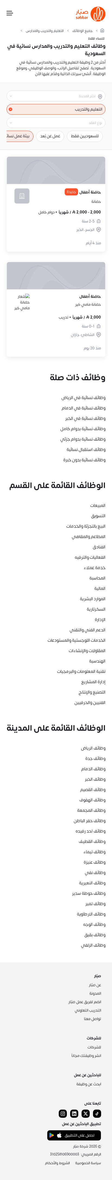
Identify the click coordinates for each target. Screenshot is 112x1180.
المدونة (95, 993)
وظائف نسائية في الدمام (83, 408)
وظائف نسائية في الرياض (83, 397)
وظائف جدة (95, 758)
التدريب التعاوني (88, 1010)
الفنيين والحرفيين (89, 702)
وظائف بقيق (94, 934)
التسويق (98, 515)
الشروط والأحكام (57, 1163)
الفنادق (99, 547)
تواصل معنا (92, 1019)
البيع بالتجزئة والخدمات (85, 526)
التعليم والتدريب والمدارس (45, 31)
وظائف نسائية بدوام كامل (82, 428)
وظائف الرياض (93, 748)
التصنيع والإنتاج (92, 692)
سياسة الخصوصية (88, 1163)
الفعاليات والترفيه (90, 557)
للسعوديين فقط (85, 136)
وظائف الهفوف (92, 800)
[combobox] (51, 96)
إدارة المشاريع (93, 681)
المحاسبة (97, 578)
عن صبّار (95, 985)
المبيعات (97, 505)
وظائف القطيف (92, 841)
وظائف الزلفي (93, 945)
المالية (99, 588)
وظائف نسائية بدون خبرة (84, 459)
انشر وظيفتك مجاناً (86, 1056)
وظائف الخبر (95, 779)
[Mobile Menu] (10, 14)
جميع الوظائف (82, 31)
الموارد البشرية (92, 598)
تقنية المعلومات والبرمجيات (81, 671)
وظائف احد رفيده (90, 831)
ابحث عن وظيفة (88, 1084)
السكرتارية (96, 609)
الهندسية (97, 661)
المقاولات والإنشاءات (87, 650)
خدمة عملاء (94, 567)
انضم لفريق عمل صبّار (85, 1002)
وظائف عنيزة (94, 862)
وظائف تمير (95, 903)
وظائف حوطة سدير (88, 893)
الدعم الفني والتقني (87, 630)
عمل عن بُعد (50, 136)
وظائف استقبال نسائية (86, 449)
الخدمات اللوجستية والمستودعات (76, 640)
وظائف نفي (95, 872)
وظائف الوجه (94, 924)
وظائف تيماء (94, 851)
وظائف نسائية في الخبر (85, 418)
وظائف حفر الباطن (89, 820)
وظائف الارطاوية (91, 914)
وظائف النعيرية (92, 883)
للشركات (94, 1047)
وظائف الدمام (93, 768)
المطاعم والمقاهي (88, 536)
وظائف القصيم (92, 789)
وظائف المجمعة (91, 810)
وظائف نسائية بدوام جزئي (82, 439)
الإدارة (100, 619)
